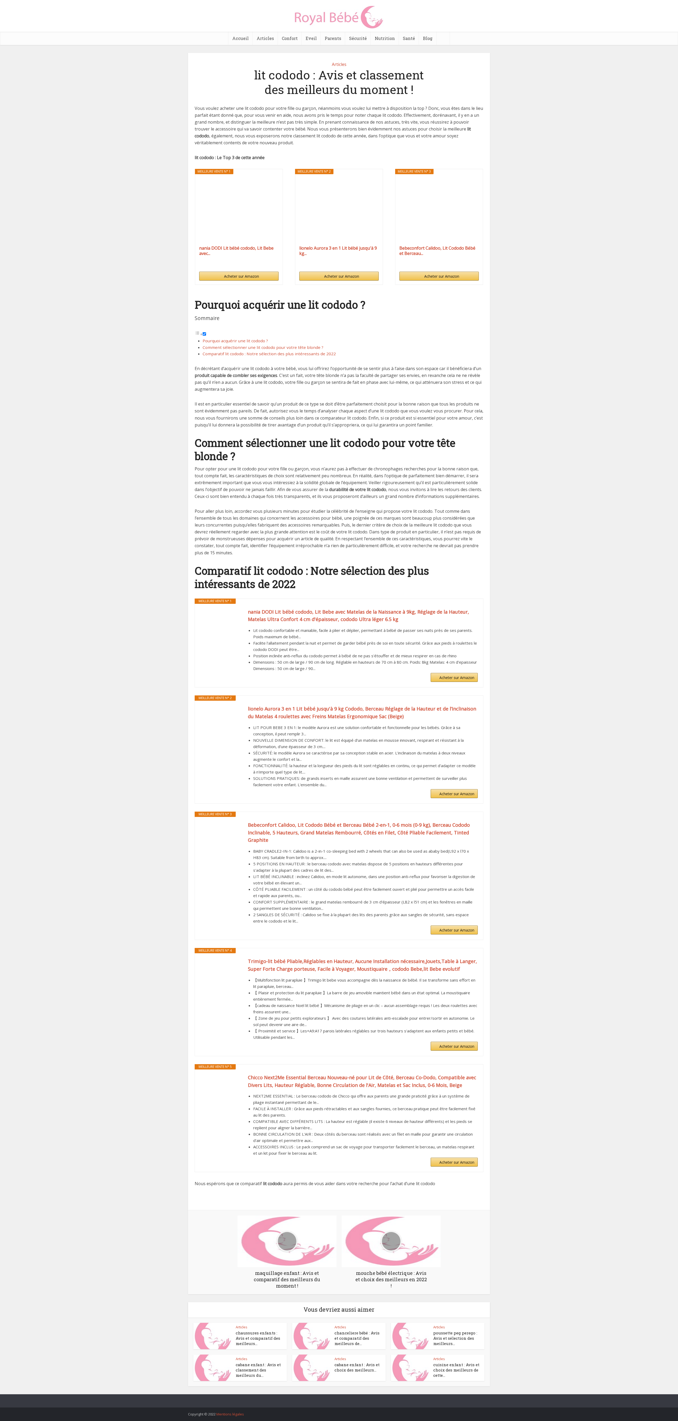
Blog (427, 38)
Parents (333, 38)
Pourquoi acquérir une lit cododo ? (235, 340)
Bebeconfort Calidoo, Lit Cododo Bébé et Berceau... (437, 250)
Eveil (311, 38)
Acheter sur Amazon (241, 276)
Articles (265, 38)
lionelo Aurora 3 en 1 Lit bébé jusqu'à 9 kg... (338, 250)
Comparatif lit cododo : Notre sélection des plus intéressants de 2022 (269, 353)
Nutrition (385, 38)
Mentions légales (230, 1414)
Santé (409, 38)
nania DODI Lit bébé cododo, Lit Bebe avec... (236, 250)
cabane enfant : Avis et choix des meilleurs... (357, 1367)
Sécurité (358, 38)
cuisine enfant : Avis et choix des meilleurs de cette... (456, 1370)
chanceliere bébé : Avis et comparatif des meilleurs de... (357, 1338)
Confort (290, 38)
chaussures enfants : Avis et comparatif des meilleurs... (258, 1338)
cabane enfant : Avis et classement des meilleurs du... (258, 1370)
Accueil (240, 38)
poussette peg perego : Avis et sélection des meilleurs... (455, 1338)
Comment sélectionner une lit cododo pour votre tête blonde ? (263, 347)
